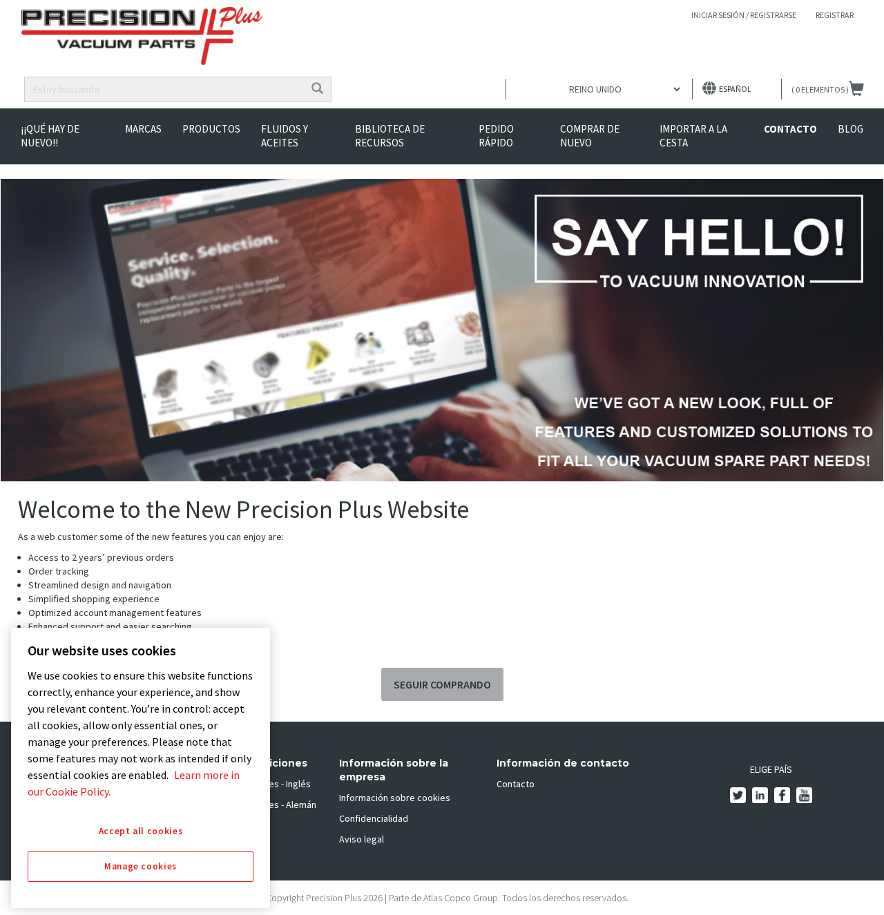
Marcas (143, 128)
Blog (850, 128)
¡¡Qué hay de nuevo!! (50, 135)
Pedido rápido (496, 135)
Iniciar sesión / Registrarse (743, 15)
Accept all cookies (141, 831)
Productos (211, 128)
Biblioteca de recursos (390, 135)
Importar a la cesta (693, 135)
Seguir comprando (442, 684)
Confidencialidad (373, 818)
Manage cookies (140, 866)
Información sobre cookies (394, 797)
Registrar (835, 15)
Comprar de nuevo (589, 135)
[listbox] (599, 89)
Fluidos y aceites (284, 135)
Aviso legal (361, 839)
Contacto (790, 128)
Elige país (771, 769)
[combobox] (164, 89)
